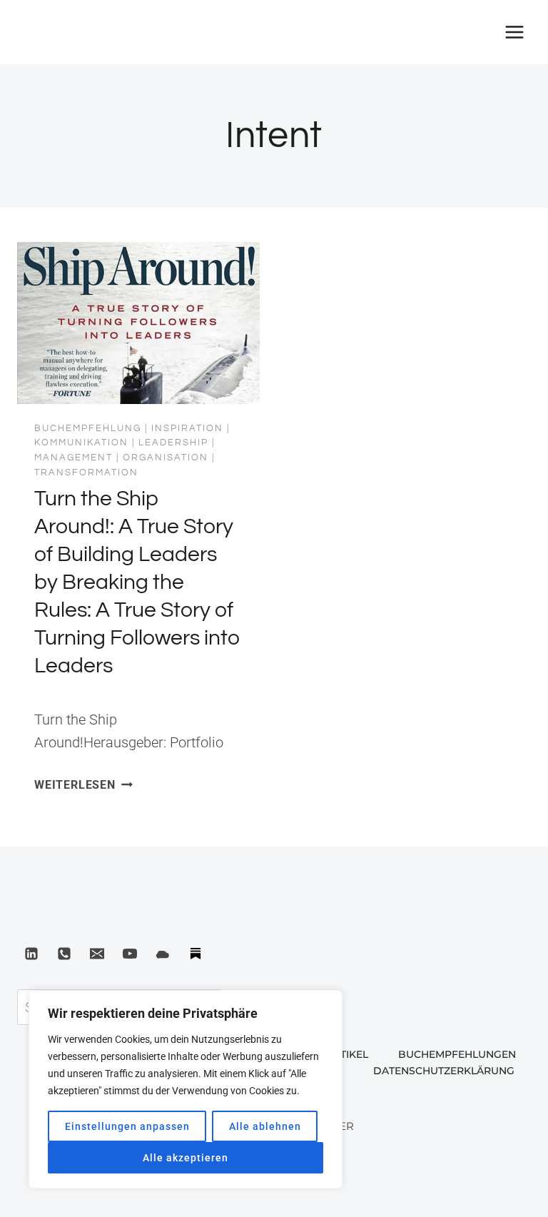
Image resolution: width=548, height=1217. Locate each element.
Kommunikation (81, 443)
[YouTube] (130, 953)
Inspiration (187, 428)
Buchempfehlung (87, 428)
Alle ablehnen (265, 1126)
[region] (185, 1089)
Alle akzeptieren (185, 1157)
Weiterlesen (83, 785)
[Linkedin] (31, 953)
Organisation (165, 458)
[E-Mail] (97, 953)
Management (73, 458)
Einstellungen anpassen (127, 1126)
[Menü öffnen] (514, 31)
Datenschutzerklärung (443, 1070)
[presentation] (138, 323)
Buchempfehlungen (457, 1054)
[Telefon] (64, 953)
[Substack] (195, 953)
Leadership (173, 443)
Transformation (86, 473)
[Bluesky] (162, 953)
